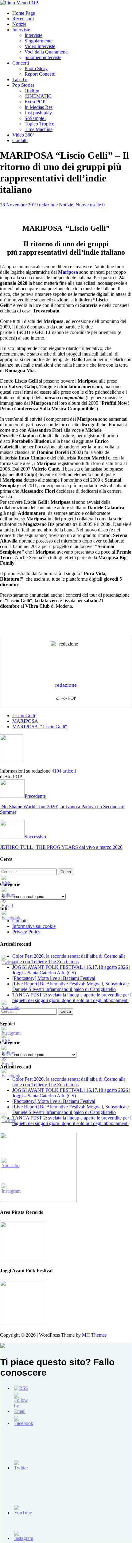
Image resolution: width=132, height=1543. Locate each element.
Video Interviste (40, 46)
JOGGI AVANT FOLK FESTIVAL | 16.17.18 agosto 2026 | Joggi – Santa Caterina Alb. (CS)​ (71, 969)
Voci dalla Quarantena (46, 51)
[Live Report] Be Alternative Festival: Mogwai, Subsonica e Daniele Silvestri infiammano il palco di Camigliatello (70, 986)
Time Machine (38, 129)
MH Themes (94, 1335)
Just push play (38, 112)
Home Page (23, 13)
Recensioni (23, 18)
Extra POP (35, 101)
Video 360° (23, 134)
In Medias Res (38, 107)
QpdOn (32, 90)
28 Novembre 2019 (19, 204)
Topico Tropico (39, 123)
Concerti (20, 63)
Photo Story (36, 68)
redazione (48, 204)
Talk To (19, 79)
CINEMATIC (38, 96)
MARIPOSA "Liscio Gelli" (39, 726)
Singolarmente (38, 40)
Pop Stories (23, 85)
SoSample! (35, 118)
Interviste (21, 29)
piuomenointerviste (43, 57)
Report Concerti (40, 74)
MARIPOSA (25, 721)
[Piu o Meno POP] (19, 2)
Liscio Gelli (23, 715)
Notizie (19, 24)
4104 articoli (64, 770)
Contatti (20, 140)
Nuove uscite (88, 204)
